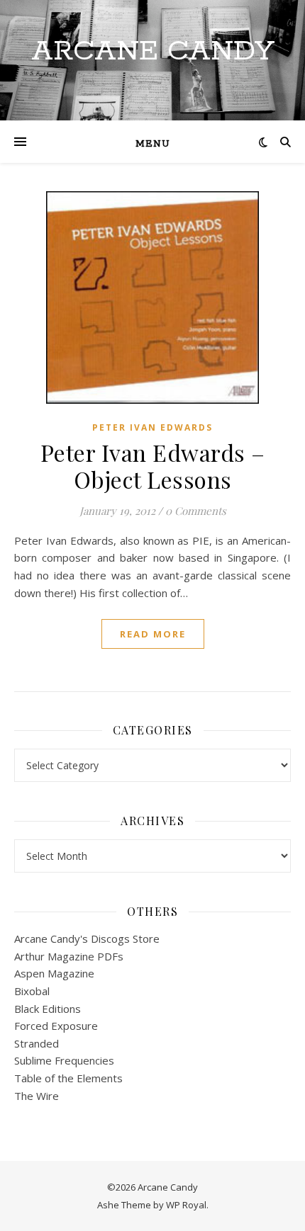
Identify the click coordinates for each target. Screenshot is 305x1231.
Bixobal (32, 991)
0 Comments (195, 511)
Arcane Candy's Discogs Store (87, 938)
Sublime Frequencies (64, 1060)
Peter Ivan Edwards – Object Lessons (152, 465)
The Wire (36, 1096)
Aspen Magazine (54, 973)
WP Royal (186, 1204)
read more (153, 634)
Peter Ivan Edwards (152, 427)
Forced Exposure (56, 1026)
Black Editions (47, 1009)
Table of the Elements (68, 1078)
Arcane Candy (152, 51)
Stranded (36, 1043)
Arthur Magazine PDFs (68, 956)
